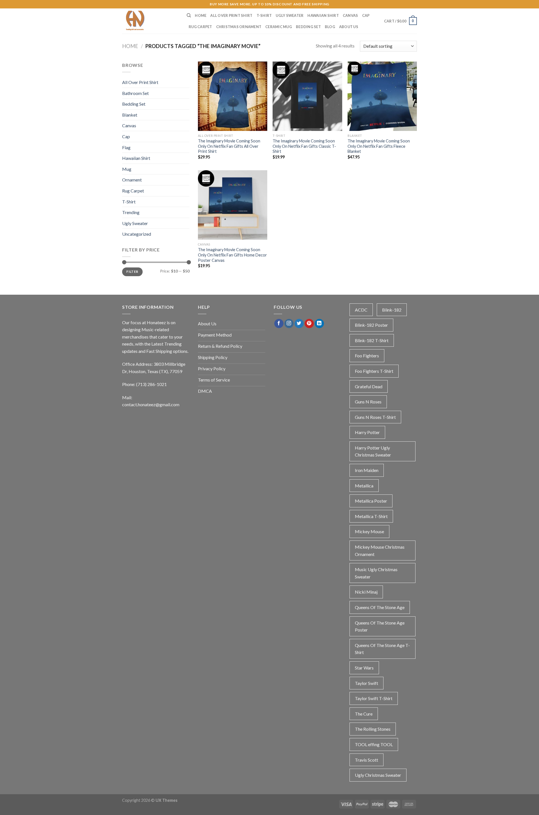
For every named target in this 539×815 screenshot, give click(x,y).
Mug (126, 169)
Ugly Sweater (289, 15)
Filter (132, 271)
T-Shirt (264, 15)
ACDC (361, 309)
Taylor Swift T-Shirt (373, 698)
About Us (348, 26)
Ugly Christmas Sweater (378, 775)
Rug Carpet (200, 26)
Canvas (350, 15)
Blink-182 (391, 309)
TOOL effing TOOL (374, 744)
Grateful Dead (368, 386)
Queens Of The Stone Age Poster (380, 626)
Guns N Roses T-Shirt (375, 417)
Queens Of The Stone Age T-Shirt (382, 649)
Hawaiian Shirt (323, 15)
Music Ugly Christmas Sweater (376, 573)
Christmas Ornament (239, 26)
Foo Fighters (367, 355)
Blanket (129, 114)
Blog (330, 26)
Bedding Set (308, 26)
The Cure (364, 713)
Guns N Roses (368, 401)
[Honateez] (150, 21)
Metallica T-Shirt (371, 516)
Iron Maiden (366, 470)
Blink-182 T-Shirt (372, 340)
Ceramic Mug (278, 26)
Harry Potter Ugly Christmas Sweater (373, 451)
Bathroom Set (135, 93)
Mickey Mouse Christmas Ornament (380, 550)
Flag (126, 147)
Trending (131, 212)
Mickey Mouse (369, 531)
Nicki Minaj (366, 591)
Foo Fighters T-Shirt (374, 371)
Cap (366, 15)
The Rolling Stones (372, 729)
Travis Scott (366, 759)
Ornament (132, 179)
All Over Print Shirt (231, 15)
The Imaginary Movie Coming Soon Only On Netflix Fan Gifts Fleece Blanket (379, 146)
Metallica (364, 485)
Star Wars (364, 667)
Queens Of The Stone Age (380, 607)
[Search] (189, 15)
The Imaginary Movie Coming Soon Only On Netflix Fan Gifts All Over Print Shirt (229, 146)
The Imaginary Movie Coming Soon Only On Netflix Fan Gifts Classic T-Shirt (304, 146)
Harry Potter (367, 432)
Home (200, 15)
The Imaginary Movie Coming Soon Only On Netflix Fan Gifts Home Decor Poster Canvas (232, 254)
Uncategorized (136, 234)
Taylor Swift (366, 683)
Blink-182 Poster (371, 325)
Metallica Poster (371, 500)
